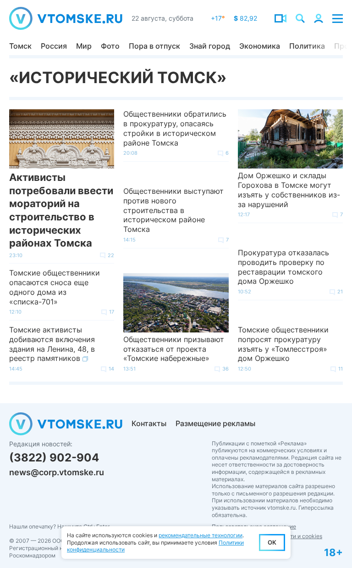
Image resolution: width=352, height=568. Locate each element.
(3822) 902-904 (54, 457)
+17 (218, 18)
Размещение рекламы (215, 423)
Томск (20, 46)
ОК (272, 542)
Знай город (209, 46)
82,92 (245, 18)
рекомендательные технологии (200, 535)
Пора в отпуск (154, 46)
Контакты (149, 423)
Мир (84, 46)
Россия (54, 46)
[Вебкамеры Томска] (280, 18)
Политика (307, 46)
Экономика (259, 46)
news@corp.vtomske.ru (56, 472)
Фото (110, 46)
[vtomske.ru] (65, 18)
